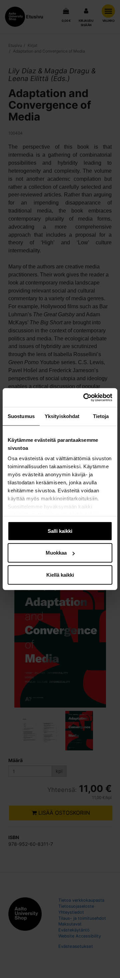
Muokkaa (56, 553)
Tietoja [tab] (101, 416)
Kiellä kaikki (60, 574)
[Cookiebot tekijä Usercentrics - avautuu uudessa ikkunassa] (84, 397)
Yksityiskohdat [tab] (62, 416)
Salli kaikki (60, 531)
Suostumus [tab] (21, 416)
